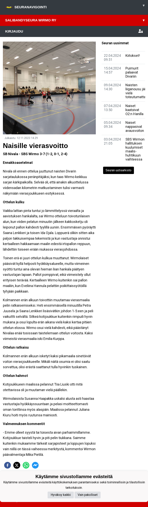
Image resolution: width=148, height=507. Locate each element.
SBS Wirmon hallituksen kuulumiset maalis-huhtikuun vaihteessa (135, 149)
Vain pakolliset (88, 495)
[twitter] (16, 465)
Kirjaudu (14, 31)
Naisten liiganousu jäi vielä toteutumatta (135, 91)
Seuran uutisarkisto (118, 170)
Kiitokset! (132, 56)
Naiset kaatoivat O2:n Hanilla (134, 110)
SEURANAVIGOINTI (79, 6)
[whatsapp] (26, 465)
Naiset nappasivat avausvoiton (134, 126)
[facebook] (7, 465)
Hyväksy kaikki (61, 495)
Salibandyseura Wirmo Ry (75, 20)
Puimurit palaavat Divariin (131, 72)
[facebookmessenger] (35, 465)
